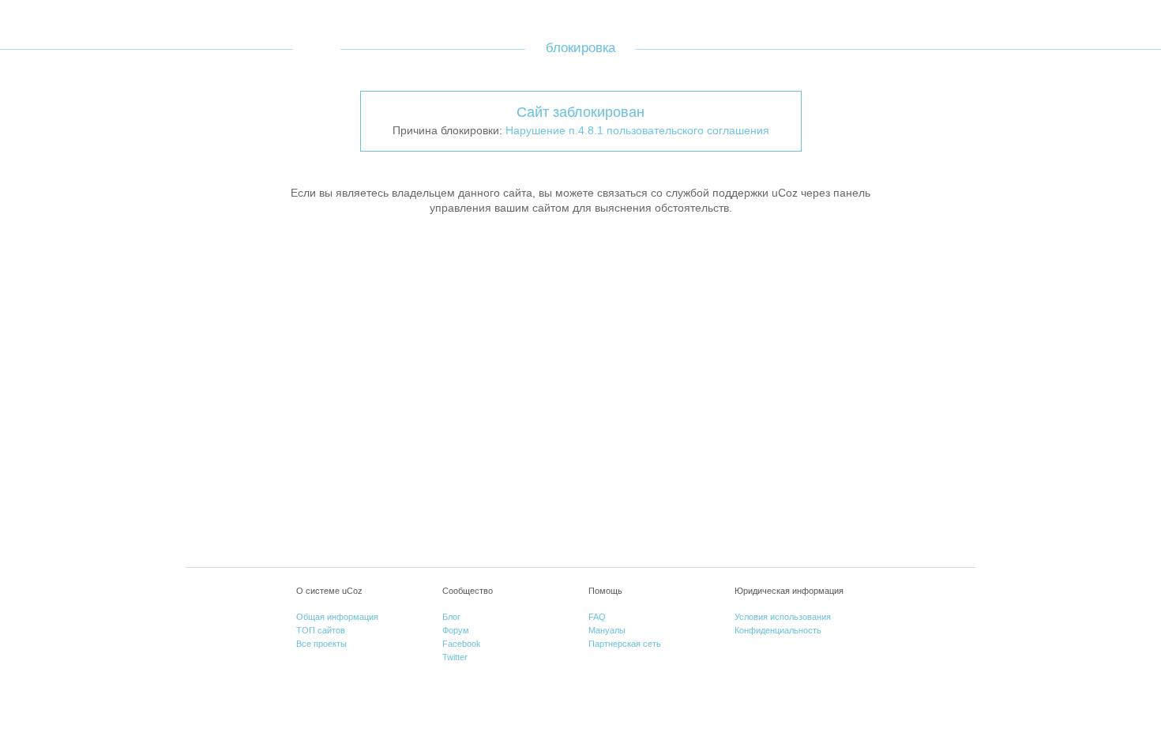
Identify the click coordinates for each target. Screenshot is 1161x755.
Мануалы (607, 630)
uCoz (316, 48)
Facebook (461, 643)
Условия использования (783, 617)
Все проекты (321, 643)
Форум (455, 630)
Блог (451, 617)
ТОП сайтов (320, 630)
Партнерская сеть (624, 643)
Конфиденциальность (778, 630)
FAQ (597, 617)
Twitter (455, 657)
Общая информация (337, 617)
